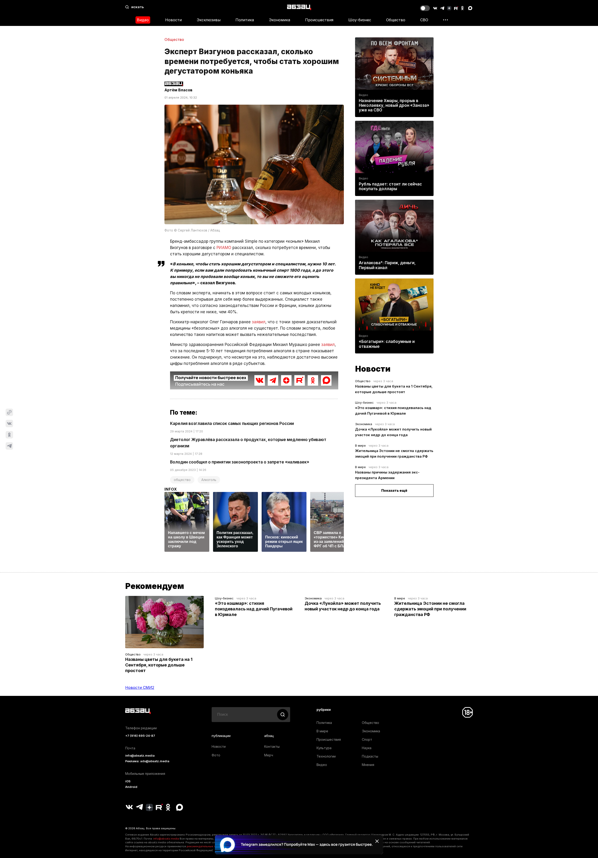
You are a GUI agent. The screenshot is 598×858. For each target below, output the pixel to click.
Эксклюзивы (209, 20)
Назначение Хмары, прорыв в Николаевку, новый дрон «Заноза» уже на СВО (394, 105)
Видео (143, 20)
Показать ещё (394, 490)
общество (182, 480)
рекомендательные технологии (208, 846)
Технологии (326, 756)
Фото (216, 755)
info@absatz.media (140, 755)
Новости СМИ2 (139, 687)
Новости (173, 20)
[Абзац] (299, 7)
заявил (258, 322)
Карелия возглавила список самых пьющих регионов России (232, 423)
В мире (360, 445)
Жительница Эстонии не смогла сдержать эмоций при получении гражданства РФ (430, 609)
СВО (424, 20)
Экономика (279, 20)
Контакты (272, 746)
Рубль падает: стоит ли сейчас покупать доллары (390, 186)
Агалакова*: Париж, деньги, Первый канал (387, 265)
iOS (128, 781)
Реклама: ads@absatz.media (147, 761)
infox (170, 489)
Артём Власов (178, 90)
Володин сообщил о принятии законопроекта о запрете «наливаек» (239, 462)
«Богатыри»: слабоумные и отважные (387, 344)
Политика (244, 20)
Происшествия (319, 20)
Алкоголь (208, 480)
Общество (395, 20)
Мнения (368, 765)
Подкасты (370, 756)
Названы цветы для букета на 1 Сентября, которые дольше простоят (158, 665)
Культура (324, 748)
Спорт (367, 739)
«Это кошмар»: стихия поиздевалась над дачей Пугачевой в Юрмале (253, 609)
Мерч (268, 755)
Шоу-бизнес (359, 20)
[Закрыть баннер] (377, 841)
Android (131, 787)
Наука (366, 748)
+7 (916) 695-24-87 (140, 735)
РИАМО (224, 247)
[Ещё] (445, 20)
